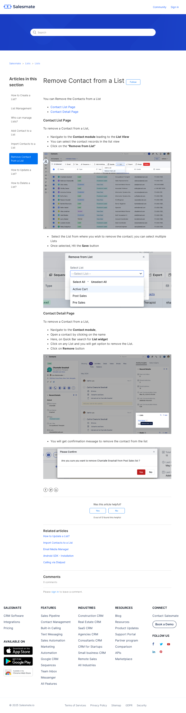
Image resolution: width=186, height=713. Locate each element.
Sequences (48, 665)
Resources (122, 622)
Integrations (12, 622)
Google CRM (49, 659)
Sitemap (116, 705)
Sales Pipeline (50, 615)
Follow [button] (133, 82)
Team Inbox (49, 671)
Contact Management (56, 622)
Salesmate (15, 63)
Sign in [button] (175, 7)
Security (142, 705)
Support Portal (125, 634)
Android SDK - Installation (58, 555)
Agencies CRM (88, 634)
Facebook (45, 490)
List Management (21, 108)
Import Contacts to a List (23, 145)
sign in (55, 591)
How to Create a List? (20, 97)
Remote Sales (87, 659)
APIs (118, 653)
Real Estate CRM (89, 622)
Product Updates (127, 628)
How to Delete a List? (20, 184)
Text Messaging (51, 634)
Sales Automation (53, 640)
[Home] (19, 7)
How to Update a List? (21, 171)
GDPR (129, 705)
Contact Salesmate (165, 615)
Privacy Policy (98, 705)
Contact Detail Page (64, 111)
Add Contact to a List (21, 132)
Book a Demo (164, 624)
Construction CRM (90, 615)
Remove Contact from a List (21, 158)
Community (159, 7)
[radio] (98, 510)
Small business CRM (92, 653)
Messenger (48, 677)
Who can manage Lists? (21, 119)
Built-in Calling (51, 628)
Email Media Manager (56, 549)
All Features (49, 683)
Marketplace (123, 659)
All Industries (87, 665)
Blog (118, 615)
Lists (28, 63)
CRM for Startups (90, 646)
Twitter (50, 490)
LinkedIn (56, 490)
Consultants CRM (90, 640)
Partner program (126, 640)
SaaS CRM (85, 628)
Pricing (8, 628)
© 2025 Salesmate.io (21, 705)
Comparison (123, 646)
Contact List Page (62, 107)
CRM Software (14, 615)
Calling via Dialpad (54, 562)
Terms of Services (75, 705)
